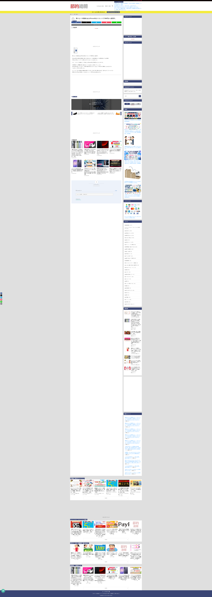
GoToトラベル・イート (131, 267)
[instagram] (137, 0)
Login (116, 190)
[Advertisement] (96, 38)
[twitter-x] (135, 0)
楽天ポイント (129, 242)
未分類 (128, 301)
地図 (127, 285)
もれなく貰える (130, 237)
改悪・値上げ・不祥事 (131, 258)
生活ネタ (129, 230)
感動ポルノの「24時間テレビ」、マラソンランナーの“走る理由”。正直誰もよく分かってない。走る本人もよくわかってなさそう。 (133, 418)
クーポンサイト (129, 276)
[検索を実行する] (140, 96)
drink (127, 292)
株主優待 (128, 288)
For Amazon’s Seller (106, 593)
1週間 (138, 103)
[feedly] (138, 0)
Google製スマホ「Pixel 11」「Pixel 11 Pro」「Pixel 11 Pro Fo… (125, 5)
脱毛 (127, 281)
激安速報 (129, 225)
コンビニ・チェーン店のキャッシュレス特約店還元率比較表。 (132, 121)
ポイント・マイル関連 (131, 244)
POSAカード (129, 253)
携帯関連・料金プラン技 (131, 246)
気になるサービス (130, 290)
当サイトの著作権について (97, 593)
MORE (106, 498)
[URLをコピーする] (1, 304)
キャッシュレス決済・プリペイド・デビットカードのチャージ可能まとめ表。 (132, 217)
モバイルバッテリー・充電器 (132, 262)
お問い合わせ (117, 593)
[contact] (141, 0)
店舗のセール (130, 233)
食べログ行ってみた (130, 304)
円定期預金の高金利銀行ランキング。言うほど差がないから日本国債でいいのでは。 (132, 182)
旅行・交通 (129, 251)
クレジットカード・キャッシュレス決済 (133, 228)
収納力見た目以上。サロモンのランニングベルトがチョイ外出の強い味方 (127, 10)
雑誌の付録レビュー (130, 274)
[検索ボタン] (112, 6)
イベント (128, 299)
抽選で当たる (130, 235)
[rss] (139, 0)
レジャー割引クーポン (130, 283)
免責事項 (112, 593)
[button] (76, 22)
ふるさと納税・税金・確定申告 (132, 265)
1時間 (127, 103)
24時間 (133, 103)
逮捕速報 (128, 260)
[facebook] (134, 0)
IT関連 (128, 297)
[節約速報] (79, 6)
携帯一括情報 (75, 96)
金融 (128, 269)
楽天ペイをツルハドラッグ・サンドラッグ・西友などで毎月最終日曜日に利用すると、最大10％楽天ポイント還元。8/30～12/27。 (132, 461)
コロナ (128, 272)
